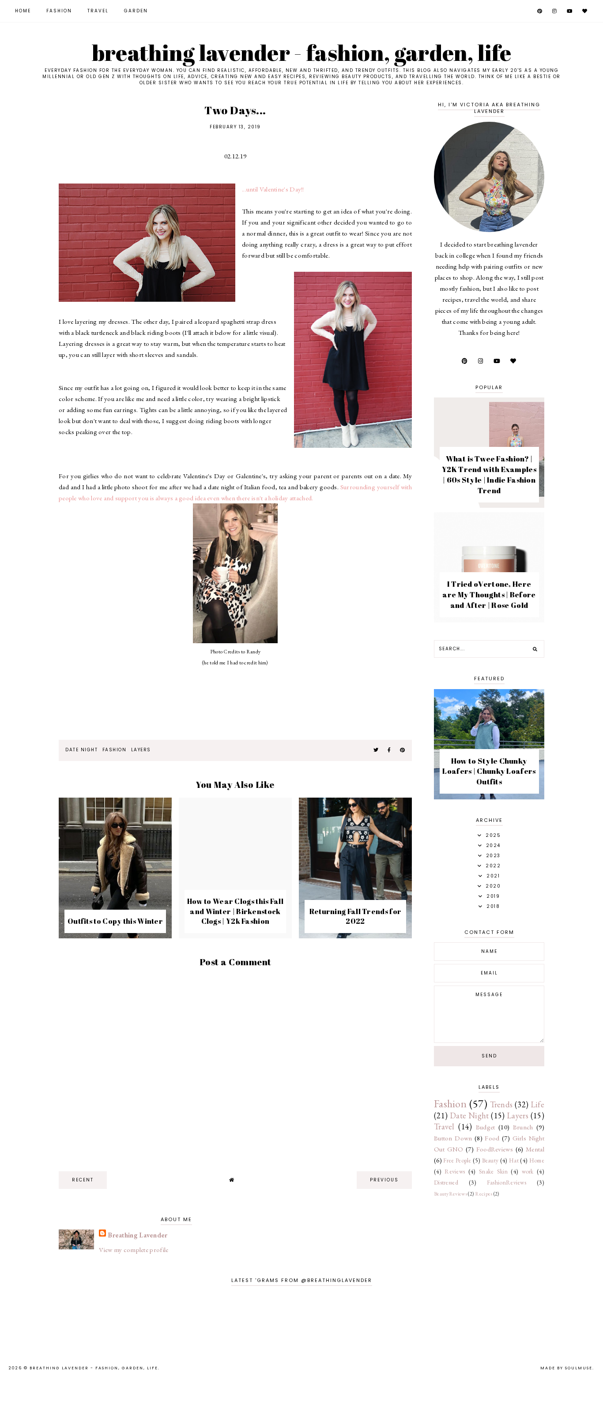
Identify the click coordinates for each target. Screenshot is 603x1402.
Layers (141, 749)
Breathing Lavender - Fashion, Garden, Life (302, 52)
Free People (457, 1160)
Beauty (490, 1160)
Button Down (453, 1138)
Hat (514, 1160)
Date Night (81, 749)
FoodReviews (494, 1149)
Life (537, 1104)
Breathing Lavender (137, 1235)
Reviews (455, 1171)
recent (83, 1180)
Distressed (446, 1182)
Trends (501, 1104)
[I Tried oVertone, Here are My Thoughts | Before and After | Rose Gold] (489, 620)
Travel (98, 10)
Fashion (59, 10)
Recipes (483, 1193)
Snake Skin (493, 1171)
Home (23, 10)
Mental (535, 1149)
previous (384, 1180)
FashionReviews (506, 1182)
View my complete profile (133, 1249)
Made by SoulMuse (566, 1368)
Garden (136, 10)
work (528, 1171)
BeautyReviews (450, 1193)
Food (492, 1138)
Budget (485, 1127)
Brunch (523, 1127)
